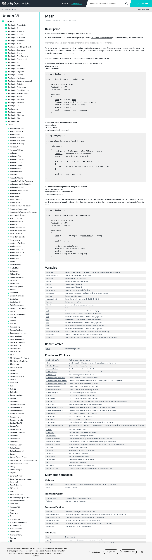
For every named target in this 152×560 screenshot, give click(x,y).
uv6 (47, 323)
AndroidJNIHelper (16, 150)
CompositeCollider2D (18, 404)
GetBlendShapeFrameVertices (56, 381)
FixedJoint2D (15, 507)
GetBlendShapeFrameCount (55, 378)
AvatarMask (14, 268)
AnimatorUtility (15, 193)
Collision (13, 380)
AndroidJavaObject (17, 141)
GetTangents (50, 416)
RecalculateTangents (53, 444)
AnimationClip (15, 156)
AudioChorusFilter (17, 221)
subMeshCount (51, 299)
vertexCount (50, 334)
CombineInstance (16, 395)
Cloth (12, 355)
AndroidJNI (14, 147)
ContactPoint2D (16, 429)
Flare (12, 510)
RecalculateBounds (53, 439)
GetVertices (50, 433)
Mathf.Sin (94, 166)
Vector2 (54, 87)
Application (14, 196)
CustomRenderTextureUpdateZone (23, 460)
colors (48, 284)
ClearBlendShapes (52, 366)
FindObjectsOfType (52, 523)
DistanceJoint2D (16, 476)
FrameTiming (15, 519)
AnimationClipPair (17, 159)
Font (12, 516)
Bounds (13, 290)
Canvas (13, 324)
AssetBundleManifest (18, 209)
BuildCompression (17, 305)
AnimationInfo (15, 169)
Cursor (12, 454)
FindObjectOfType (52, 520)
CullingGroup (15, 448)
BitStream (14, 280)
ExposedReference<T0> (19, 501)
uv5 (47, 320)
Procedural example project (101, 38)
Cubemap (14, 442)
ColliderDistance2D (17, 376)
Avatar (12, 262)
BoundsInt (14, 293)
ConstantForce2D (16, 420)
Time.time (104, 166)
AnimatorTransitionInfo (19, 190)
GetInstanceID (51, 498)
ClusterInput (14, 364)
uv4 (47, 317)
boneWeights (50, 278)
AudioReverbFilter (17, 249)
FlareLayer (14, 513)
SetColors (49, 447)
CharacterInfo (15, 345)
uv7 (47, 326)
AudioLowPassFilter (17, 243)
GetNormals (50, 413)
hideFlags (49, 484)
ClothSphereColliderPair (19, 361)
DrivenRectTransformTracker (21, 479)
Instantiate (50, 526)
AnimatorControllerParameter (21, 181)
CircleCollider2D (16, 352)
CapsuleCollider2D (17, 339)
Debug (12, 466)
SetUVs (48, 462)
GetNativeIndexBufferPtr (54, 407)
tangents (49, 302)
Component (14, 401)
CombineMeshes (52, 369)
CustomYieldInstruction (19, 463)
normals (49, 296)
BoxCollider (14, 299)
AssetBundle (15, 203)
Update (59, 146)
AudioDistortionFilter (18, 231)
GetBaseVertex (51, 372)
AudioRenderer (16, 246)
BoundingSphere (16, 286)
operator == (50, 543)
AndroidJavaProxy (17, 144)
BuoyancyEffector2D (18, 308)
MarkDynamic (51, 436)
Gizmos (13, 538)
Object (73, 20)
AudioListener (15, 240)
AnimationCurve (16, 162)
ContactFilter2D (16, 423)
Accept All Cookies (128, 552)
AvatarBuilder (15, 265)
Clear (52, 189)
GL (11, 541)
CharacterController (17, 342)
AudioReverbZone (17, 252)
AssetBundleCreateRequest (20, 206)
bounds (49, 281)
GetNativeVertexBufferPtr (54, 410)
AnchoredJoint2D (16, 131)
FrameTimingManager (18, 522)
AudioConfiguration (17, 227)
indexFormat (50, 290)
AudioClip (13, 224)
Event (12, 491)
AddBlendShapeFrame (53, 360)
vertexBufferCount (52, 331)
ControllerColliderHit (17, 432)
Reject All (111, 552)
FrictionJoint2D (15, 525)
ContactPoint (15, 426)
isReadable (50, 293)
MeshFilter (74, 102)
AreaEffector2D (16, 200)
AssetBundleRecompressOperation (23, 212)
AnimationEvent (16, 165)
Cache (12, 311)
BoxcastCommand (17, 296)
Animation (14, 153)
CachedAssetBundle (18, 314)
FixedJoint (14, 504)
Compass (13, 398)
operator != (50, 540)
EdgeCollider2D (16, 485)
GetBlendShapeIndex (53, 387)
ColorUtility (14, 392)
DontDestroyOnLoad (53, 517)
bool (48, 537)
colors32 (49, 287)
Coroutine (14, 435)
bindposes (50, 272)
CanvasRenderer (16, 330)
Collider (13, 370)
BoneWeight (14, 283)
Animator (13, 175)
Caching (13, 317)
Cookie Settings (94, 552)
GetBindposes (51, 375)
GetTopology (50, 419)
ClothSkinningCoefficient (19, 358)
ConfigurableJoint (17, 414)
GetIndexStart (50, 401)
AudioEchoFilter (16, 234)
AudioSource (15, 259)
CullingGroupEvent (17, 451)
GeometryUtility (16, 535)
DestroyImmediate (52, 514)
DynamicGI (14, 482)
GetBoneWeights (52, 392)
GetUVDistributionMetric (54, 425)
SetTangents (50, 456)
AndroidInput (15, 134)
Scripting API (76, 4)
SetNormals (50, 453)
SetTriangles (50, 459)
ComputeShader (16, 411)
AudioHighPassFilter (17, 237)
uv (47, 308)
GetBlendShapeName (53, 390)
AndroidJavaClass (17, 138)
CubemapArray (16, 445)
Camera (13, 321)
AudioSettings (15, 255)
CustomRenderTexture (18, 457)
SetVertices (50, 465)
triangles (55, 68)
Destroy (49, 512)
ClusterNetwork (16, 367)
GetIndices (50, 404)
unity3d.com (139, 3)
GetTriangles (50, 422)
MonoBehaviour (78, 79)
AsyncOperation (16, 218)
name (48, 487)
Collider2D (14, 373)
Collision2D (14, 383)
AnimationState (16, 172)
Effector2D (14, 488)
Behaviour (14, 271)
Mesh (57, 100)
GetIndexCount (51, 398)
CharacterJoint (15, 349)
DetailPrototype (16, 470)
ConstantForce (15, 417)
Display (13, 473)
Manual (65, 3)
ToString (49, 501)
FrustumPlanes (16, 529)
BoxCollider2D (15, 302)
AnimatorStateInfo (17, 187)
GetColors (49, 395)
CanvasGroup (15, 327)
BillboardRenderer (17, 277)
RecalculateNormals (53, 442)
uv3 (47, 314)
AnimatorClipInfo (16, 178)
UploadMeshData (52, 468)
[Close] (142, 552)
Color (12, 386)
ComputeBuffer (16, 408)
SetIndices (49, 450)
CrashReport (15, 439)
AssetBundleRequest (18, 215)
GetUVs (49, 430)
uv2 (47, 311)
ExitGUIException (16, 494)
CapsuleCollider (16, 336)
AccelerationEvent (17, 128)
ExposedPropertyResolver (20, 498)
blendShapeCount (52, 275)
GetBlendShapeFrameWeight (56, 384)
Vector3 (54, 84)
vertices (55, 66)
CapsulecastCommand (18, 333)
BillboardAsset (15, 274)
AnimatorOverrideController (20, 184)
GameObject (15, 532)
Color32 (13, 389)
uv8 (47, 329)
